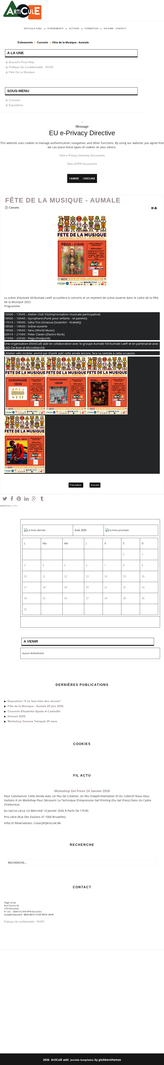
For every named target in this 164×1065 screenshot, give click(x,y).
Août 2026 (80, 530)
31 (25, 609)
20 (87, 587)
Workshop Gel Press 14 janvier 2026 (82, 791)
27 (87, 598)
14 (105, 576)
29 (124, 598)
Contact (121, 28)
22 (124, 587)
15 (124, 576)
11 (44, 576)
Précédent (76, 485)
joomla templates (82, 1059)
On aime (109, 28)
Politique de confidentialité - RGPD (31, 67)
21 (105, 587)
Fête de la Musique (22, 72)
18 (44, 587)
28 (105, 598)
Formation (91, 28)
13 (87, 576)
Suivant (95, 485)
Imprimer (156, 208)
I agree (74, 178)
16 (143, 576)
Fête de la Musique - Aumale (63, 200)
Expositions (16, 105)
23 (143, 587)
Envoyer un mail (14, 929)
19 (65, 587)
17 (25, 587)
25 (44, 598)
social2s (14, 506)
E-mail (152, 208)
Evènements (56, 28)
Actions (74, 28)
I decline (89, 178)
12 (65, 576)
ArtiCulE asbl (33, 28)
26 (65, 598)
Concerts (42, 42)
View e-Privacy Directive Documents (82, 155)
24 (25, 598)
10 (25, 576)
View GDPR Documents (82, 163)
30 (143, 598)
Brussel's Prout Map (21, 62)
